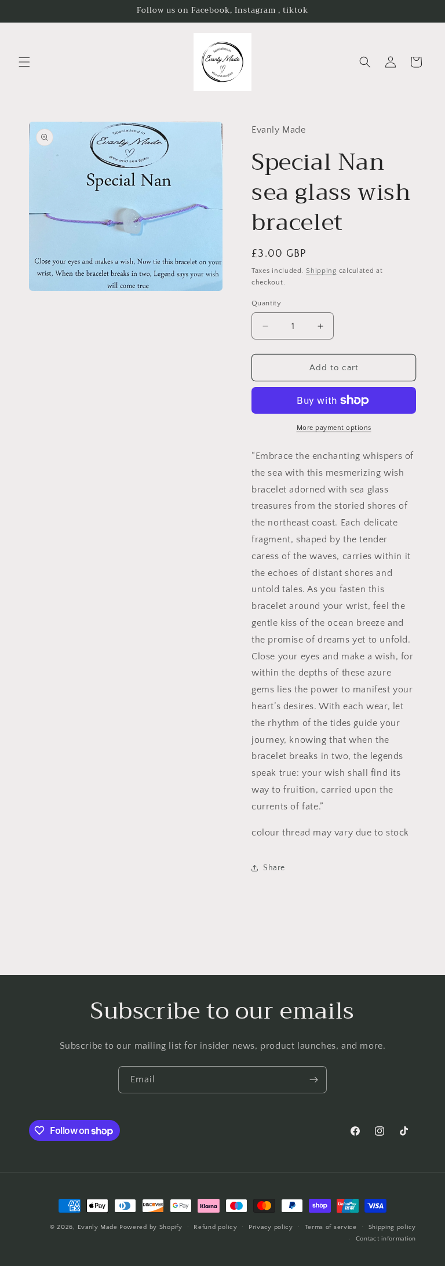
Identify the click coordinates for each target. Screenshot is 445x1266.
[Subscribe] (313, 1079)
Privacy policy (271, 1227)
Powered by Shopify (151, 1227)
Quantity (266, 303)
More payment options (334, 428)
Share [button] (274, 868)
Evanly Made (98, 1227)
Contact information (386, 1238)
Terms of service (331, 1227)
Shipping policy (393, 1227)
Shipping (321, 271)
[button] (24, 62)
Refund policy (215, 1227)
